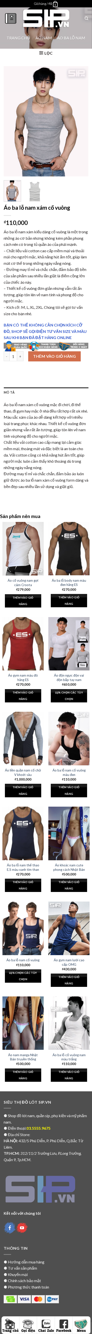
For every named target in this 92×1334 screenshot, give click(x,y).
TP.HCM (11, 1153)
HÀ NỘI (10, 1140)
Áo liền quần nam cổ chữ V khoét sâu (23, 772)
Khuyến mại (18, 1274)
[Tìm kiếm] (86, 18)
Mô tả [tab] (9, 392)
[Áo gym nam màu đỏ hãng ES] (23, 644)
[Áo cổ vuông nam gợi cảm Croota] (23, 549)
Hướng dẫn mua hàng (26, 1262)
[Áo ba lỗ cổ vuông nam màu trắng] (69, 1023)
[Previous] (11, 121)
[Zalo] (46, 1325)
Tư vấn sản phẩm (22, 1268)
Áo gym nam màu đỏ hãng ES (23, 677)
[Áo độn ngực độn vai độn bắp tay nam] (69, 644)
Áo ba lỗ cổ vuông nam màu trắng (69, 1057)
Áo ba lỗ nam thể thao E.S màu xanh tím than (23, 867)
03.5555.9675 (38, 1128)
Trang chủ (18, 37)
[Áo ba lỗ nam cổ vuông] (23, 928)
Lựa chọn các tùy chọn (69, 695)
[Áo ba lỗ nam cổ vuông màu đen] (69, 738)
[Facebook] (64, 1325)
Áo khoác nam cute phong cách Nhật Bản (69, 867)
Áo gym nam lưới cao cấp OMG (69, 962)
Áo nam (44, 37)
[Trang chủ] (10, 1325)
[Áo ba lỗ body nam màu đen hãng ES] (69, 549)
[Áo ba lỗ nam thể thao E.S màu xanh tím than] (23, 833)
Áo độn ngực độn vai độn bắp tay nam (69, 677)
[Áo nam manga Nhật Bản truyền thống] (23, 1023)
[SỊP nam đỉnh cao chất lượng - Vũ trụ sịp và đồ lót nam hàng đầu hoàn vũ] (46, 18)
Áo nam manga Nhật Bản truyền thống (23, 1057)
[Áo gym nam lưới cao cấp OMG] (69, 928)
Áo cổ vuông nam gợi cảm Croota (23, 582)
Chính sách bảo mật (24, 1280)
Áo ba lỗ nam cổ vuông (22, 960)
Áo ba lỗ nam (71, 37)
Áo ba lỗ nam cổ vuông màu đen (69, 772)
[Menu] (11, 18)
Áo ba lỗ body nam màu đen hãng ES (69, 582)
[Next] (80, 121)
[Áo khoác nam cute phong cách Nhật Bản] (69, 833)
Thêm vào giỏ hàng (54, 356)
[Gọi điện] (28, 1325)
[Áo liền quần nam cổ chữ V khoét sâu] (23, 738)
